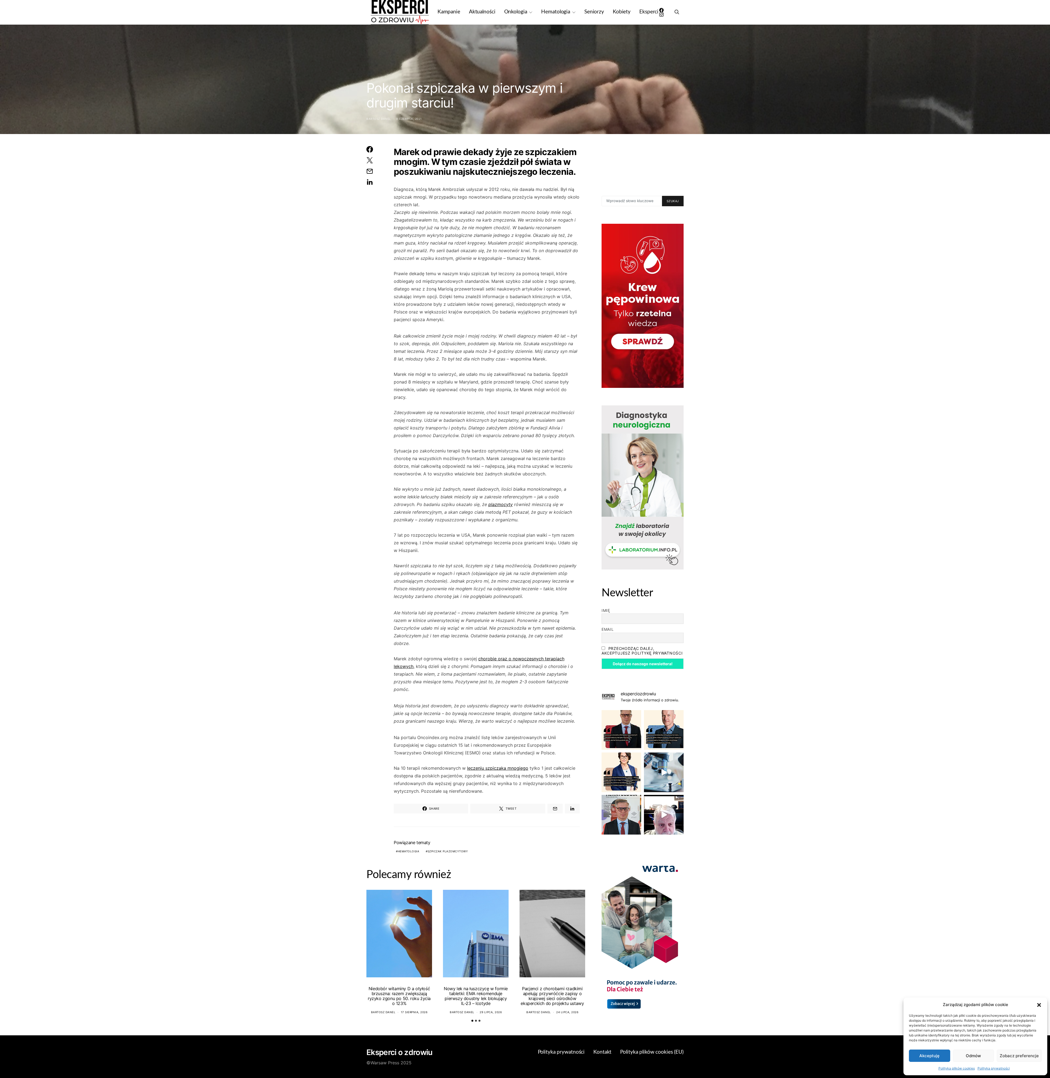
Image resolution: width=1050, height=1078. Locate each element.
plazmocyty (500, 504)
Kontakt (602, 1052)
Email (608, 629)
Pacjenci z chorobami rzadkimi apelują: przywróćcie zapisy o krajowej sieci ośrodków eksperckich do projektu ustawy (552, 996)
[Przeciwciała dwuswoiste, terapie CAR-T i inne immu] (621, 730)
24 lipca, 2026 (567, 1012)
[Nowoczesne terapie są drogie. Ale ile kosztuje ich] (664, 772)
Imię (606, 610)
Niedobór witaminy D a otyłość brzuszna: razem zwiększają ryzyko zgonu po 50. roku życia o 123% (399, 996)
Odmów (973, 1055)
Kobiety (622, 11)
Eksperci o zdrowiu (399, 1052)
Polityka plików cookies (956, 1068)
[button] (1039, 1004)
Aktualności (482, 11)
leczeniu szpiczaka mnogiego (497, 768)
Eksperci (648, 11)
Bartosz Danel (378, 118)
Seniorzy (594, 11)
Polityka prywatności (994, 1068)
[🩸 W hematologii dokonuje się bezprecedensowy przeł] (621, 815)
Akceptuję (929, 1055)
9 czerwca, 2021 (409, 118)
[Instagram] (661, 14)
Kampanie (449, 11)
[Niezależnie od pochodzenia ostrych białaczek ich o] (621, 772)
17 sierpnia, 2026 (414, 1012)
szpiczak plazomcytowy (448, 851)
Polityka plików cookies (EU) (652, 1052)
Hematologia (555, 11)
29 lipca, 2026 (491, 1012)
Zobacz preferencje (1019, 1055)
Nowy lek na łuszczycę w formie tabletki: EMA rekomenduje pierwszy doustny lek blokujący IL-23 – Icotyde (476, 996)
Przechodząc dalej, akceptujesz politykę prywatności (642, 650)
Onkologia (515, 11)
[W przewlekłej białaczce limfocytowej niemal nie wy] (664, 730)
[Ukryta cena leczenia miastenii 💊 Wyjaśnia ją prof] (664, 815)
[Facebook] (661, 10)
